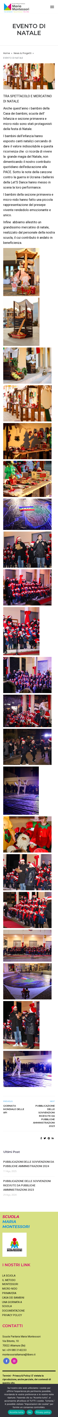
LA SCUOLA (8, 1275)
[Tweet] (45, 1138)
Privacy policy (43, 1412)
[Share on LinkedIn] (53, 1138)
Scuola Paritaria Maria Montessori (21, 1336)
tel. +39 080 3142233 (14, 1350)
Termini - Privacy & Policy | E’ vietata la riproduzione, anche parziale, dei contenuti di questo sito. (26, 1379)
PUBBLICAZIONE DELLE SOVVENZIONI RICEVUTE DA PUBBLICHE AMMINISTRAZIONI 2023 (44, 1116)
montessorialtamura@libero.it (18, 1354)
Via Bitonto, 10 (10, 1341)
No (29, 1412)
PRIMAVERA (9, 1293)
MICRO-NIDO (9, 1288)
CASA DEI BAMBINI (13, 1297)
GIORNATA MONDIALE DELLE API (13, 1109)
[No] (54, 1400)
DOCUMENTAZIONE (13, 1310)
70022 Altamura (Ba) (13, 1345)
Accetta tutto (16, 1412)
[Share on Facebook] (41, 1138)
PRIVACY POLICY (12, 1315)
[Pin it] (49, 1138)
